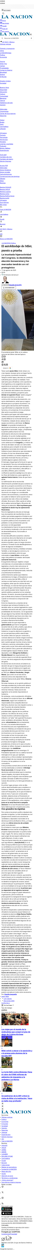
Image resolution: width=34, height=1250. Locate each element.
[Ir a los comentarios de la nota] (5, 356)
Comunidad (4, 96)
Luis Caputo (8, 999)
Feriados (3, 142)
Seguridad (3, 90)
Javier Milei (5, 996)
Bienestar (3, 98)
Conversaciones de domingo (10, 176)
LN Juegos (3, 133)
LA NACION (5, 243)
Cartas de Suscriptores (8, 114)
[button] (17, 136)
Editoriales (3, 109)
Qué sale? (3, 155)
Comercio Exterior (6, 70)
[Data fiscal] (2, 1247)
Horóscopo (4, 140)
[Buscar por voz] (31, 38)
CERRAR (2, 1)
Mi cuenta (5, 31)
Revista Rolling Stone (7, 196)
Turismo (3, 135)
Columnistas (4, 111)
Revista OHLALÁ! (5, 187)
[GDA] (6, 1241)
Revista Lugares (5, 192)
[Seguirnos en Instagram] (2, 1198)
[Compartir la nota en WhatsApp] (5, 359)
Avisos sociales (5, 172)
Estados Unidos (5, 81)
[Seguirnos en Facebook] (2, 1187)
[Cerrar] (31, 34)
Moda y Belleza (5, 148)
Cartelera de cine (6, 157)
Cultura (2, 94)
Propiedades (4, 68)
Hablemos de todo (6, 103)
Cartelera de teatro (6, 159)
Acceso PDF (4, 166)
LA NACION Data (5, 53)
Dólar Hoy (3, 64)
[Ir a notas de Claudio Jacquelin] (17, 280)
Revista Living (4, 194)
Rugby (2, 122)
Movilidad (3, 72)
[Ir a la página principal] (17, 18)
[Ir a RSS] (2, 1204)
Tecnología (3, 137)
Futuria (2, 62)
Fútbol (2, 120)
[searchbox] (16, 38)
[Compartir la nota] (2, 359)
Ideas (2, 181)
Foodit (4, 26)
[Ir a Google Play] (6, 1210)
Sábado (2, 179)
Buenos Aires (4, 88)
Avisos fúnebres (5, 170)
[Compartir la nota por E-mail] (7, 365)
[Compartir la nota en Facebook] (2, 365)
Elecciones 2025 (9, 1001)
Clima (2, 51)
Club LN (4, 29)
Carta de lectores (6, 174)
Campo (2, 66)
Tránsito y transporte (7, 49)
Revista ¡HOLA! (5, 189)
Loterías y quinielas (6, 144)
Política (13, 243)
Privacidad (13, 1234)
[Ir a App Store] (6, 1214)
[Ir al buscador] (3, 13)
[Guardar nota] (2, 356)
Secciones (5, 23)
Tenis (2, 124)
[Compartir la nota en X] (5, 365)
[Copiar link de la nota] (2, 362)
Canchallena (4, 127)
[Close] (2, 1103)
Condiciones (5, 1234)
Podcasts (3, 146)
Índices (2, 75)
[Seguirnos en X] (2, 1193)
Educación (3, 92)
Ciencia (2, 101)
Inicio (4, 21)
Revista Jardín (4, 198)
